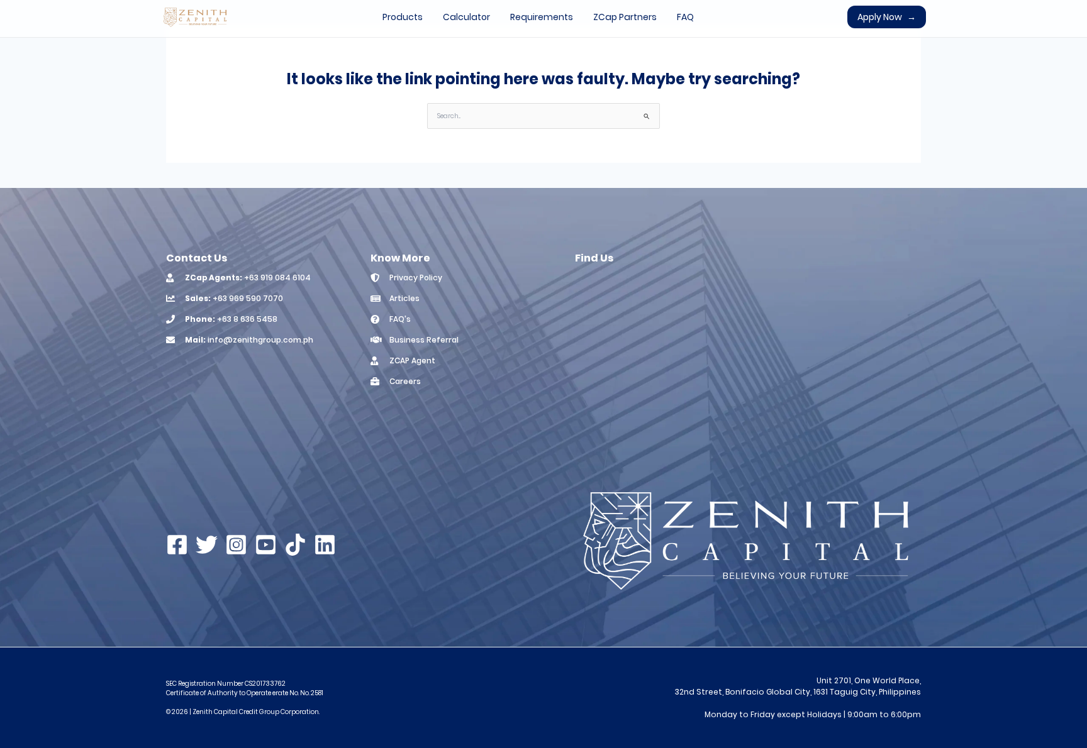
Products (402, 17)
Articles (404, 298)
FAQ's (400, 319)
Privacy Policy (415, 277)
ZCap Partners (625, 17)
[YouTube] (266, 545)
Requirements (541, 17)
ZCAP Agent (412, 360)
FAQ (685, 17)
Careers (405, 381)
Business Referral (424, 339)
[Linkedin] (325, 545)
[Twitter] (207, 545)
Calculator (466, 17)
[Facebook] (177, 545)
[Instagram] (236, 545)
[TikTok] (295, 545)
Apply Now (886, 17)
